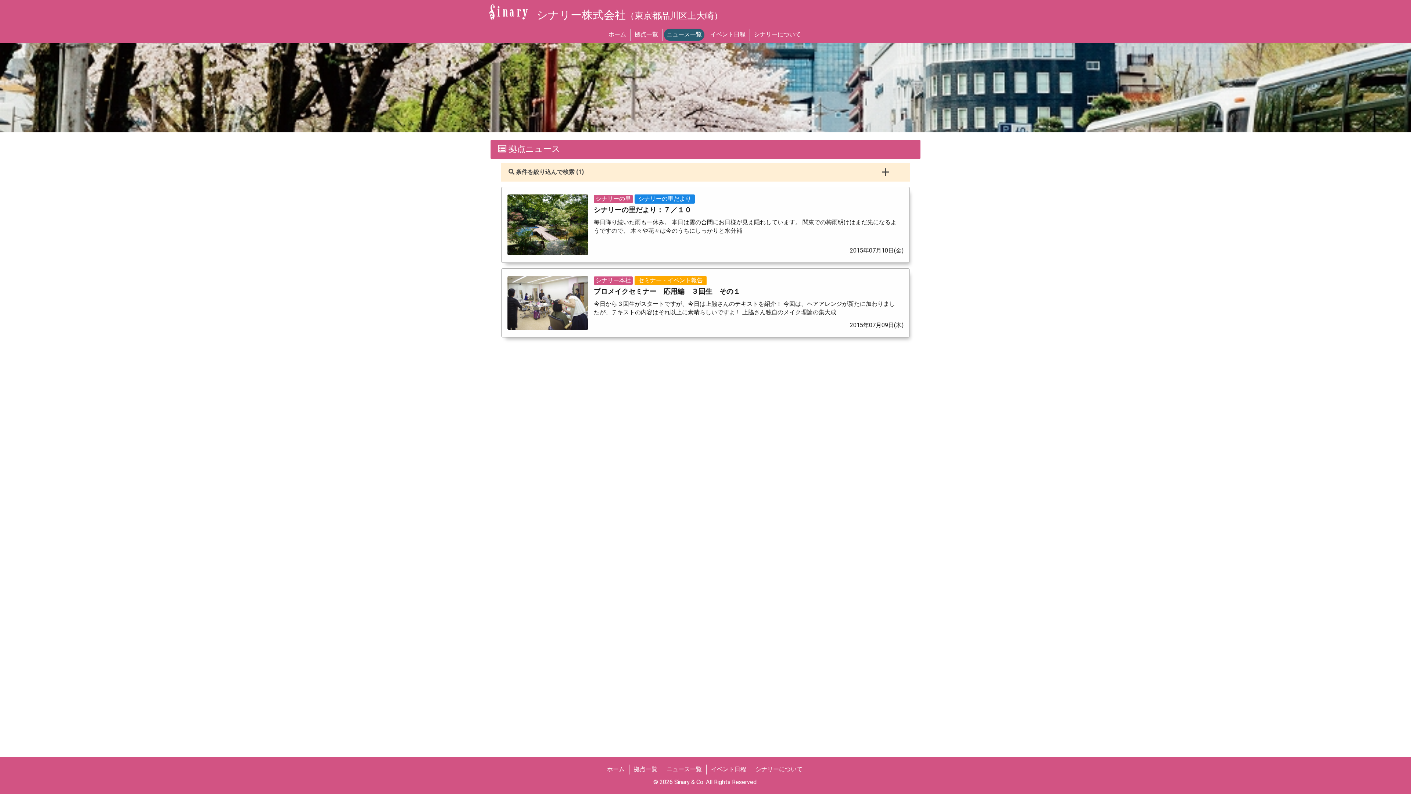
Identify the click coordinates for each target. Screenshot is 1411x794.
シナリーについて (777, 34)
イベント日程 (728, 34)
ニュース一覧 (684, 34)
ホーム (617, 34)
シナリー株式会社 (629, 14)
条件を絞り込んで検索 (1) (549, 171)
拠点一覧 (646, 34)
